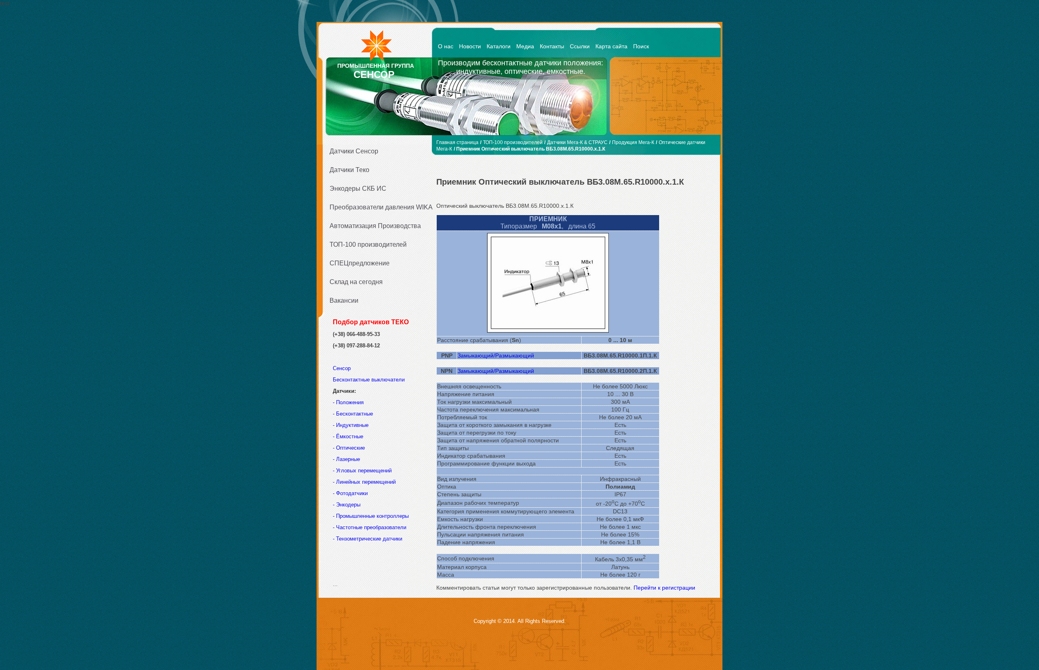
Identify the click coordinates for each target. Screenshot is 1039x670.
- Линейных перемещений (364, 482)
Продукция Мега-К (633, 142)
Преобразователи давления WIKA (378, 207)
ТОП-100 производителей (368, 244)
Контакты (552, 46)
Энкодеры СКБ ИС (358, 188)
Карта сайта (611, 46)
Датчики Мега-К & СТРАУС (577, 142)
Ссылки (580, 46)
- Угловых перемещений (362, 470)
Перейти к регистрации (664, 587)
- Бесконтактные (353, 414)
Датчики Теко (349, 169)
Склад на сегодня (356, 281)
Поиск (641, 46)
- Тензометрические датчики (367, 539)
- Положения (349, 402)
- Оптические (349, 448)
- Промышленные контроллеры (371, 516)
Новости (470, 46)
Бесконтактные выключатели (369, 380)
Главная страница (457, 142)
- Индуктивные (351, 425)
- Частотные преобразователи (369, 527)
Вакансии (344, 300)
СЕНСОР (374, 74)
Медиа (525, 46)
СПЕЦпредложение (360, 263)
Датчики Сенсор (354, 151)
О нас (445, 46)
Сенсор (342, 368)
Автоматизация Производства (375, 225)
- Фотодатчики (350, 493)
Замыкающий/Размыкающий (495, 355)
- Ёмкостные (348, 436)
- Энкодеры (346, 505)
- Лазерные (346, 459)
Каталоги (499, 46)
